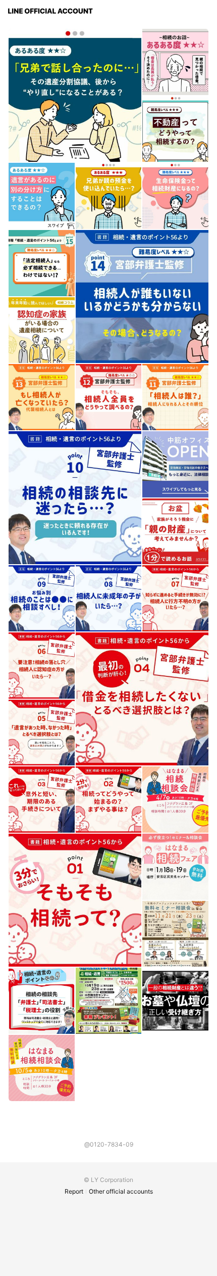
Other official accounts (121, 1191)
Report (74, 1191)
